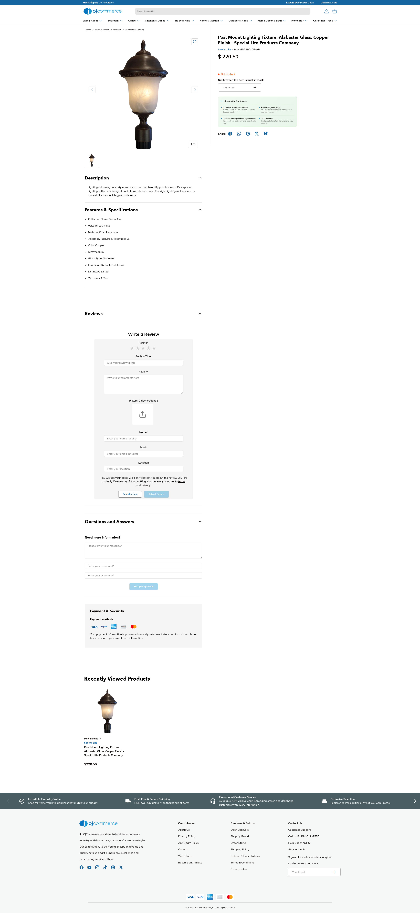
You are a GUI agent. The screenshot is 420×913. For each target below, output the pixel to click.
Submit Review (156, 494)
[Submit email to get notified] (255, 87)
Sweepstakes (239, 869)
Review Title (143, 356)
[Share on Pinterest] (248, 133)
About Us (184, 829)
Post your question (143, 586)
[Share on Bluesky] (265, 133)
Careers (183, 849)
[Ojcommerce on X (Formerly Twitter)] (121, 865)
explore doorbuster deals (300, 2)
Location (143, 462)
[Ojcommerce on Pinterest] (113, 865)
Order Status (238, 842)
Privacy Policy (186, 836)
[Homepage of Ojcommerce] (102, 11)
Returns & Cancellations (245, 856)
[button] (132, 348)
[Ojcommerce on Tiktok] (105, 865)
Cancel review (130, 494)
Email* (143, 447)
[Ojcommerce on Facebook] (82, 865)
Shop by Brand (240, 836)
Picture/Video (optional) (143, 400)
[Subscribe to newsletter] (334, 872)
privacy (145, 485)
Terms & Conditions (242, 862)
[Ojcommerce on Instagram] (98, 865)
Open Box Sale (240, 829)
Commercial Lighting (134, 29)
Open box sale (329, 2)
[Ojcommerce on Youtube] (90, 865)
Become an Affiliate (190, 862)
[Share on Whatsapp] (239, 133)
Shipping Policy (240, 849)
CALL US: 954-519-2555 (303, 836)
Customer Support (299, 829)
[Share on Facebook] (230, 133)
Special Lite (224, 49)
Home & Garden (102, 29)
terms (181, 481)
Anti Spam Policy (188, 842)
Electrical (117, 29)
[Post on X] (256, 133)
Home (88, 29)
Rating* (143, 342)
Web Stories (185, 856)
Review (143, 371)
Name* (143, 432)
